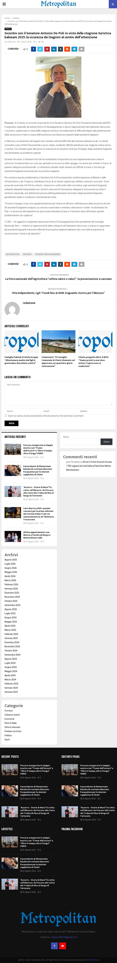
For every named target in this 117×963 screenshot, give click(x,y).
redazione (11, 42)
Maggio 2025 (11, 621)
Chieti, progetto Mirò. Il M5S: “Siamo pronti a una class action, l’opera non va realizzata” (93, 361)
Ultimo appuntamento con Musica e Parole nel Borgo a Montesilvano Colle (36, 535)
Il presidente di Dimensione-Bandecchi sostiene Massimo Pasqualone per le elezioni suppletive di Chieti (37, 470)
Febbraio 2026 (11, 584)
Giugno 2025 (11, 617)
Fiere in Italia (10, 723)
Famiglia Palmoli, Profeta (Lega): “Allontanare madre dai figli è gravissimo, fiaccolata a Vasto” (21, 360)
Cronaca (9, 710)
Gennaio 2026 (11, 588)
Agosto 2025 (11, 609)
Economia (9, 719)
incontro (27, 254)
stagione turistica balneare (47, 254)
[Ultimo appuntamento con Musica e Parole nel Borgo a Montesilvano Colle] (13, 536)
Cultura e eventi (12, 715)
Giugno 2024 (11, 667)
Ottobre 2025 (11, 601)
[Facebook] (54, 945)
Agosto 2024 (11, 659)
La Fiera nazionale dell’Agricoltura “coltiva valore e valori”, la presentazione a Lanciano (58, 279)
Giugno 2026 (11, 568)
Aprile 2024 (10, 675)
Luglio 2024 (10, 663)
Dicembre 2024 (12, 642)
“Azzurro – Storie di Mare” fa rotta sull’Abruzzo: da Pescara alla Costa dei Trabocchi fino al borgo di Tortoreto (38, 491)
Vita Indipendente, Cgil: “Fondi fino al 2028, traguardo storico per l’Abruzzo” (58, 293)
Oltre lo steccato (12, 727)
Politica (8, 29)
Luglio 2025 (10, 613)
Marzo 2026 (10, 580)
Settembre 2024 (12, 655)
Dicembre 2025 (12, 593)
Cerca (66, 437)
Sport (7, 739)
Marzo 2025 (10, 630)
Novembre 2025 (12, 597)
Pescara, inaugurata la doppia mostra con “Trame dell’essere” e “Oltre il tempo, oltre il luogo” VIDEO (38, 449)
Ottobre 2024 (11, 650)
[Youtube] (62, 945)
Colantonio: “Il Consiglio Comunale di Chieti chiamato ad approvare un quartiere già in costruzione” (58, 361)
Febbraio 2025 (11, 634)
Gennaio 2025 (11, 638)
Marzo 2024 (10, 679)
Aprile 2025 (10, 626)
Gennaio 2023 (11, 692)
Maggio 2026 (11, 572)
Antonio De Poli (12, 254)
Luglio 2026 (10, 564)
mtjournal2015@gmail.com (64, 937)
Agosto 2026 (11, 559)
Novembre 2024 (12, 646)
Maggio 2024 (11, 671)
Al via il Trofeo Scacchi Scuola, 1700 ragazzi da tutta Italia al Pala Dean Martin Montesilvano (89, 466)
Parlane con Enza (13, 731)
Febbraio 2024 (11, 683)
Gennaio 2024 (11, 688)
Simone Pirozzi (93, 960)
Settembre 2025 (12, 605)
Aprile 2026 (10, 576)
